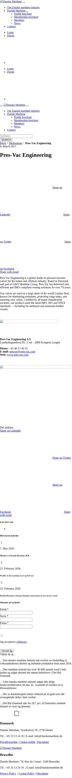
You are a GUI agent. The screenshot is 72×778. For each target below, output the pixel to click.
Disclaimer (43, 742)
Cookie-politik (27, 742)
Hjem (3, 143)
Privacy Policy (8, 773)
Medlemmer (15, 143)
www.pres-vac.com (17, 354)
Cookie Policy (26, 773)
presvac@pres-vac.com (22, 351)
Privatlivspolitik (9, 742)
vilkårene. (21, 641)
